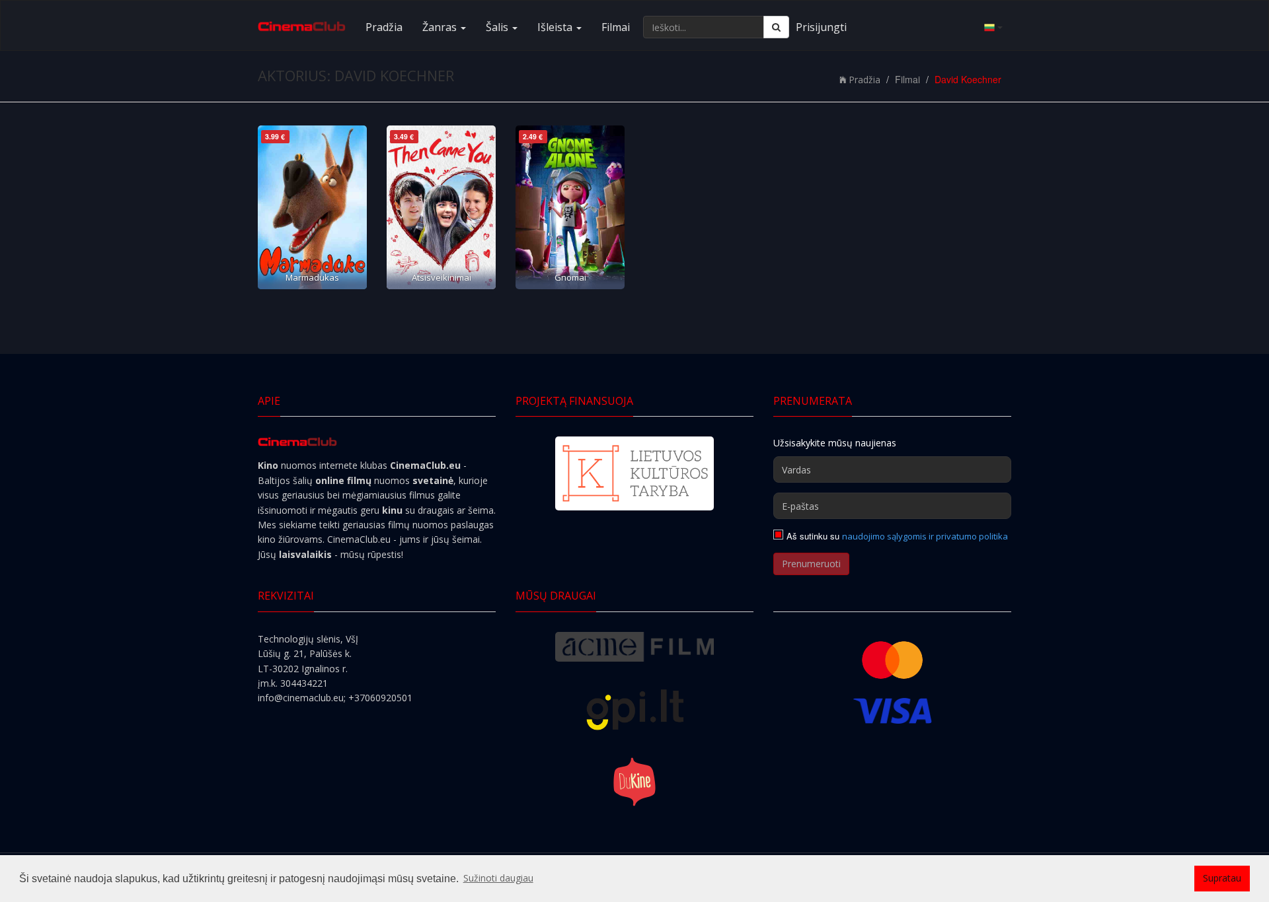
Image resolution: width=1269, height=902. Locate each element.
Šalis (498, 27)
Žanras (440, 27)
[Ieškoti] (776, 27)
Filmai (615, 27)
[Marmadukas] (312, 207)
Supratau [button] (1222, 878)
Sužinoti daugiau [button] (498, 878)
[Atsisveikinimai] (441, 207)
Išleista (556, 27)
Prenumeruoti (811, 563)
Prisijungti (821, 27)
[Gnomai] (570, 207)
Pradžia (384, 27)
